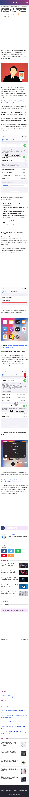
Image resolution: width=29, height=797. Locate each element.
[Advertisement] (14, 34)
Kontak (15, 790)
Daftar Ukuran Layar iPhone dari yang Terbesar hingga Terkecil (9, 777)
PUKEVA (14, 2)
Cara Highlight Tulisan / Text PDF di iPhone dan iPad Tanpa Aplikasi (9, 592)
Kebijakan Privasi (23, 790)
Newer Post (5, 639)
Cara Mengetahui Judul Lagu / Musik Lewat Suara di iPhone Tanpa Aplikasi (9, 578)
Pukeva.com (18, 794)
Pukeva (13, 534)
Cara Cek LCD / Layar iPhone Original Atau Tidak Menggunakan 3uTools (9, 760)
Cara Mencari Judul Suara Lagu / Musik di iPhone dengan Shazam (8, 571)
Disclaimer (8, 790)
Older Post (24, 639)
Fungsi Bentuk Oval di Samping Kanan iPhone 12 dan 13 (9, 769)
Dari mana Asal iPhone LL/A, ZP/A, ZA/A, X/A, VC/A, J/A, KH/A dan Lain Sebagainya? (9, 744)
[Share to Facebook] (4, 551)
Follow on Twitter (5, 695)
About (2, 790)
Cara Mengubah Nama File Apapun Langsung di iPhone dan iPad (8, 564)
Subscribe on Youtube (6, 697)
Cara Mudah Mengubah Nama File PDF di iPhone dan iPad (9, 585)
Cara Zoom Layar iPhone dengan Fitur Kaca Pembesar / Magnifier (13, 9)
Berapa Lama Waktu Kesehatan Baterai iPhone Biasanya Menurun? (9, 752)
